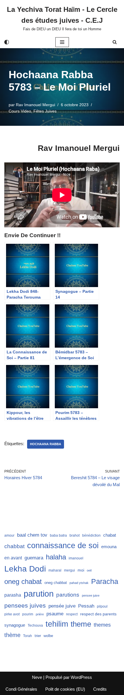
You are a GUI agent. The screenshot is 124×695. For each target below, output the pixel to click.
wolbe (48, 636)
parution (39, 593)
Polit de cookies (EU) (65, 689)
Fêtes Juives (45, 111)
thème (12, 635)
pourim (27, 614)
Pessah (86, 606)
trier (38, 636)
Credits (100, 689)
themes (102, 625)
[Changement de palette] (6, 42)
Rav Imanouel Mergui (35, 105)
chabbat (14, 546)
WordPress (81, 677)
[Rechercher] (114, 42)
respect (72, 614)
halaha (56, 557)
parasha (12, 594)
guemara (34, 558)
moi (81, 570)
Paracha (104, 581)
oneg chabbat (55, 582)
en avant (13, 557)
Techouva (35, 625)
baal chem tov (32, 535)
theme (81, 624)
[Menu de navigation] (62, 42)
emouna (109, 546)
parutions (67, 595)
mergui (69, 570)
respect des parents (98, 614)
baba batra (58, 535)
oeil (89, 570)
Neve (37, 677)
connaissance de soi (63, 545)
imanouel (76, 558)
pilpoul (102, 606)
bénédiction (91, 535)
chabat (109, 535)
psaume (54, 614)
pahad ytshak (79, 583)
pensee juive (90, 595)
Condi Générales (21, 689)
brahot (74, 535)
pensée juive (62, 606)
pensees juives (25, 605)
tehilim (57, 624)
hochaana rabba (45, 444)
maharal (54, 570)
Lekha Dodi (25, 568)
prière (40, 614)
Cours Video (20, 111)
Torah (27, 636)
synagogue (14, 625)
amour (9, 535)
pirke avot (12, 614)
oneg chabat (23, 581)
